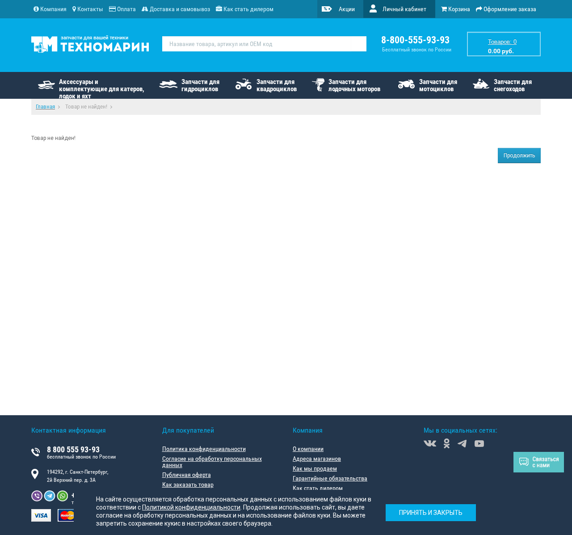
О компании (308, 449)
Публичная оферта (186, 475)
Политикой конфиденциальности (191, 507)
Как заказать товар (188, 484)
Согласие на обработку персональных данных (212, 461)
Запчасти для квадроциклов (277, 85)
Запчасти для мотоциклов (438, 85)
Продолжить (519, 155)
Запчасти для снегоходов (513, 85)
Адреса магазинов (317, 458)
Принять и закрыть (431, 512)
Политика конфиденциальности (204, 449)
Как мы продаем (315, 468)
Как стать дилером (318, 488)
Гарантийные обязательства (330, 478)
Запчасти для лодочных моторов (354, 85)
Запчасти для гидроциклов (200, 85)
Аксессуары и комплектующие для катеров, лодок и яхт (101, 88)
